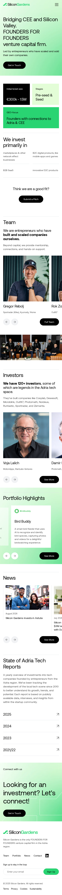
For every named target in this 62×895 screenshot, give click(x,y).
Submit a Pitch (31, 199)
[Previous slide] (6, 321)
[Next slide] (14, 321)
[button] (56, 4)
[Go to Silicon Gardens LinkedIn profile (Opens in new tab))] (47, 855)
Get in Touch (14, 65)
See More (51, 479)
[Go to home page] (20, 832)
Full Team (49, 321)
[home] (16, 4)
